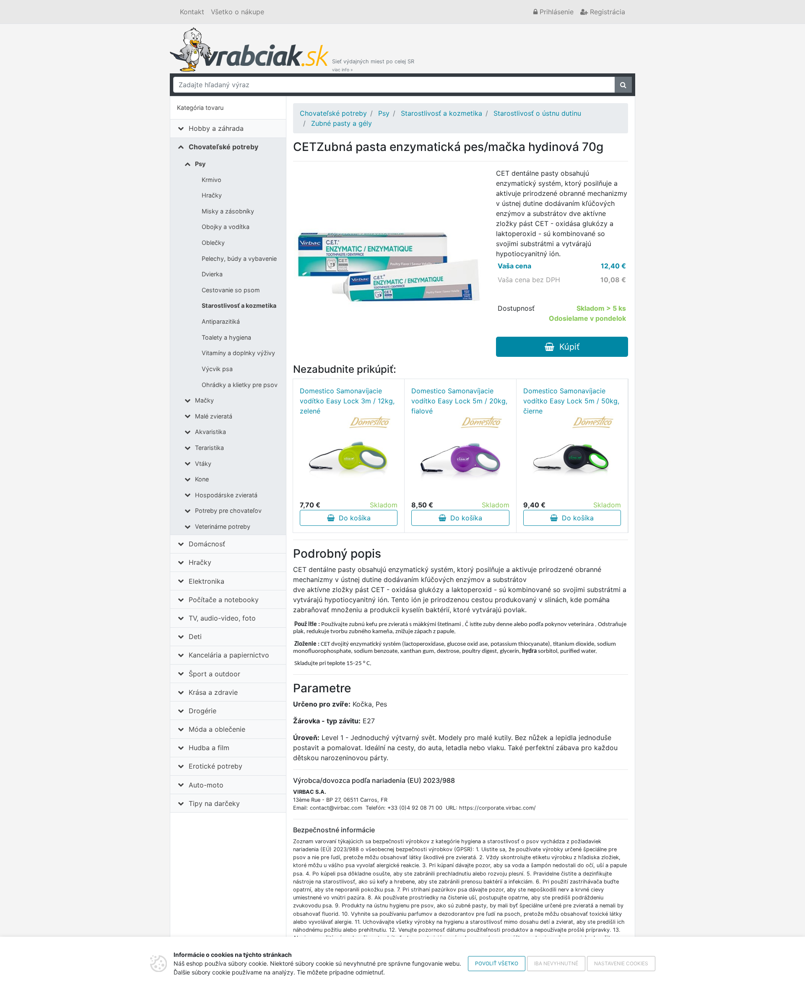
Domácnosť (207, 544)
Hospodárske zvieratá (226, 495)
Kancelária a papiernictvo (229, 655)
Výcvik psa (217, 368)
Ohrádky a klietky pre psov (240, 384)
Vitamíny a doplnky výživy (238, 352)
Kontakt (192, 12)
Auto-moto (206, 785)
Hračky (212, 195)
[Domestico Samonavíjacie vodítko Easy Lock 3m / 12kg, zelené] (349, 458)
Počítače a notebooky (224, 599)
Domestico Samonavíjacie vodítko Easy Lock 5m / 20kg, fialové (459, 401)
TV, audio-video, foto (222, 618)
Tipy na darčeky (214, 803)
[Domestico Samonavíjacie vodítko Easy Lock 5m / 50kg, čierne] (572, 458)
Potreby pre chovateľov (228, 510)
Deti (195, 636)
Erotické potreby (215, 766)
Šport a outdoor (214, 674)
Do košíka (353, 518)
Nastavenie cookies (621, 963)
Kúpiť (566, 347)
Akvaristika (210, 431)
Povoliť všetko (496, 963)
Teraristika (209, 447)
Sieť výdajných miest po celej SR (373, 65)
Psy (200, 163)
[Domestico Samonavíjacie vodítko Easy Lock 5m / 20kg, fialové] (460, 458)
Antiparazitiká (221, 321)
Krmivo (211, 179)
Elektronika (206, 581)
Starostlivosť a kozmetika (239, 305)
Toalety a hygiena (226, 337)
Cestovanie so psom (231, 290)
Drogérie (202, 711)
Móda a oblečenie (217, 729)
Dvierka (212, 274)
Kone (202, 479)
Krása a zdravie (213, 692)
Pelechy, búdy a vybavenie (239, 258)
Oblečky (213, 242)
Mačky (204, 400)
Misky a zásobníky (228, 211)
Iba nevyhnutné (556, 963)
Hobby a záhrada (216, 128)
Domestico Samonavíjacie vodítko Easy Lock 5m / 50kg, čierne (571, 401)
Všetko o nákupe (237, 12)
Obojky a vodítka (225, 226)
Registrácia (606, 12)
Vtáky (203, 463)
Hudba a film (209, 747)
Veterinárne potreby (222, 526)
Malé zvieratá (213, 416)
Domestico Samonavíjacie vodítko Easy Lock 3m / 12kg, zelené (347, 401)
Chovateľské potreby (223, 147)
